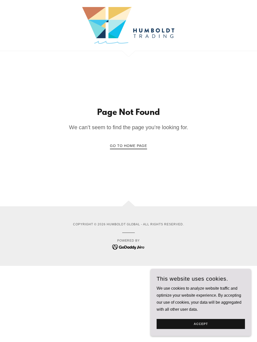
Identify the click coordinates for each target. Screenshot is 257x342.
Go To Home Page (128, 146)
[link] (128, 25)
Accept (201, 324)
